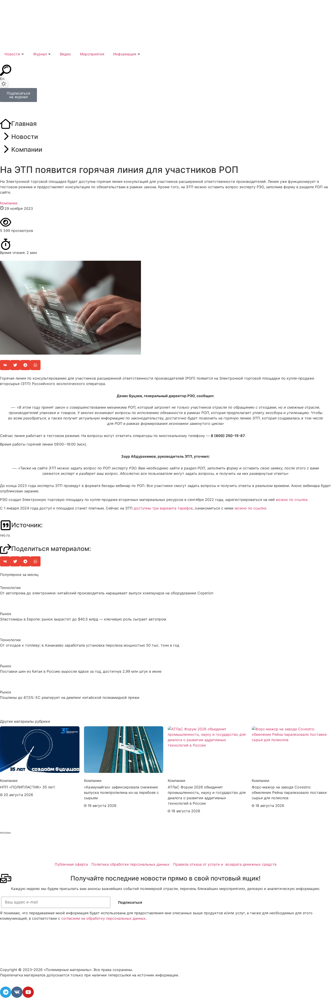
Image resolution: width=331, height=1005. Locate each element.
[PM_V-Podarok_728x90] (82, 853)
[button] (5, 365)
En (2, 78)
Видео (65, 54)
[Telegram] (5, 992)
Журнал (40, 54)
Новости (12, 54)
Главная (24, 123)
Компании (26, 149)
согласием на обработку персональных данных (103, 918)
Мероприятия (92, 54)
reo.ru (5, 535)
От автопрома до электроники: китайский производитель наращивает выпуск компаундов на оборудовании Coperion (106, 593)
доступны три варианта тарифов (163, 508)
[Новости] (5, 137)
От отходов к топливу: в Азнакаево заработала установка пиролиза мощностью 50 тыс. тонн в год (89, 645)
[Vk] (17, 992)
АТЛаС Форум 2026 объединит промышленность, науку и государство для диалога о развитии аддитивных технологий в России (207, 795)
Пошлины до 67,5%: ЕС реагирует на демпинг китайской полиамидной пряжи (69, 697)
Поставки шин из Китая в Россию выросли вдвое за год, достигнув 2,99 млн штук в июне (80, 671)
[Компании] (5, 150)
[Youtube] (28, 992)
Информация (124, 54)
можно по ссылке (291, 499)
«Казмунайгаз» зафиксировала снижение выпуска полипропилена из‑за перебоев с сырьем (121, 792)
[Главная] (5, 124)
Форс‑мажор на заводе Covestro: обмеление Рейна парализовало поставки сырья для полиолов (289, 792)
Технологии (10, 587)
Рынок (5, 613)
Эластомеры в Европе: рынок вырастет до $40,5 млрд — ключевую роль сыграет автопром (83, 619)
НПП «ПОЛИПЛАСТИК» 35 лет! (27, 787)
